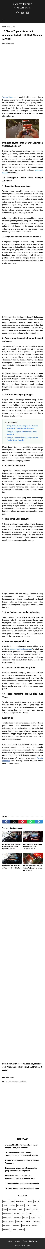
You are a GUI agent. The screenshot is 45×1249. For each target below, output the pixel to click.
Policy (25, 1241)
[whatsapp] (31, 821)
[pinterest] (22, 821)
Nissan (11, 1222)
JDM (5, 1209)
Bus (39, 1217)
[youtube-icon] (22, 12)
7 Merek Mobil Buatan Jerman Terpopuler (22, 1183)
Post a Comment (8, 44)
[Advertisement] (22, 70)
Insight (36, 1201)
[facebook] (6, 821)
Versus (27, 1209)
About (10, 1241)
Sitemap (17, 1241)
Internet (29, 1201)
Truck (5, 1205)
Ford (4, 1222)
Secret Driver (22, 4)
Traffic (21, 1209)
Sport (12, 1201)
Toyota (32, 1217)
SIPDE (28, 1222)
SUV (27, 1205)
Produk (21, 1230)
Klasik (34, 1205)
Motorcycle (7, 1217)
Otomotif (20, 1205)
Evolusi (35, 1209)
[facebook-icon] (17, 12)
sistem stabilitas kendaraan (21, 649)
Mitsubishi (26, 1226)
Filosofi (16, 1213)
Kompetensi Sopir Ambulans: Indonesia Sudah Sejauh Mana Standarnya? (12, 847)
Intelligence (7, 1213)
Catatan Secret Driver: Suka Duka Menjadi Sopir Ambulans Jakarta (32, 847)
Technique (36, 1222)
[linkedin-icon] (27, 12)
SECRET (6, 1230)
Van (23, 1213)
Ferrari (25, 1217)
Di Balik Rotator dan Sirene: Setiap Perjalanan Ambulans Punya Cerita (32, 868)
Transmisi (16, 1226)
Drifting (29, 1213)
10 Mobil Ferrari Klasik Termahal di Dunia (22, 1188)
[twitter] (14, 821)
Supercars (17, 1217)
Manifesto (6, 1226)
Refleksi (35, 1226)
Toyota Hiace (7, 97)
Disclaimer (33, 1241)
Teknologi (12, 1209)
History (12, 1205)
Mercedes (19, 1222)
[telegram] (39, 821)
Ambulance (20, 1201)
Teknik (14, 1230)
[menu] (4, 20)
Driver (5, 1201)
